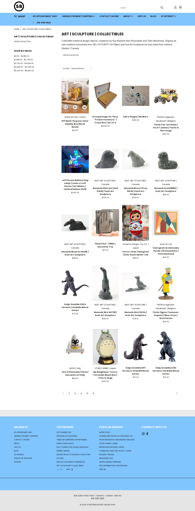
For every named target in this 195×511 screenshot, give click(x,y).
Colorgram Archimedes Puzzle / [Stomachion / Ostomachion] (166, 250)
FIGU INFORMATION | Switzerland (113, 465)
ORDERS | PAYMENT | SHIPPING (77, 16)
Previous (187, 502)
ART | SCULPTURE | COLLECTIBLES (70, 465)
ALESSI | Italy (104, 432)
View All (102, 469)
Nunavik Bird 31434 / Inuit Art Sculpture (135, 314)
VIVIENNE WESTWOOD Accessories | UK (116, 436)
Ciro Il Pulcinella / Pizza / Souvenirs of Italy (75, 373)
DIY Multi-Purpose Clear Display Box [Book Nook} (75, 124)
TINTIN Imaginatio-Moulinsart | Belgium (116, 439)
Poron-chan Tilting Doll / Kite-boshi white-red (136, 253)
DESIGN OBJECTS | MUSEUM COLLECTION (73, 454)
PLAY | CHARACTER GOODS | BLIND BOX (72, 447)
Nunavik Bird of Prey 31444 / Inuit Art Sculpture (135, 191)
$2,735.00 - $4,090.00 (24, 63)
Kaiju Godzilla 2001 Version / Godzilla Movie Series (165, 370)
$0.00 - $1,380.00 (21, 56)
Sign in (17, 458)
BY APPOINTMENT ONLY (45, 16)
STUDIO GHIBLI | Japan (108, 443)
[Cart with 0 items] (180, 7)
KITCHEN (60, 458)
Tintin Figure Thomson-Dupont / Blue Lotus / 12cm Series (166, 315)
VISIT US (141, 16)
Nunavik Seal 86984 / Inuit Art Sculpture (165, 190)
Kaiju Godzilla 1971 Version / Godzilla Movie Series (135, 370)
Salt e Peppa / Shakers (135, 116)
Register (28, 458)
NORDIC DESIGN (63, 451)
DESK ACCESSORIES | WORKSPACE (71, 462)
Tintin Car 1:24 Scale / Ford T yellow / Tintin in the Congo (166, 127)
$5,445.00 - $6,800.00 (24, 70)
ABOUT (127, 16)
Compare (74, 93)
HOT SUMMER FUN (64, 432)
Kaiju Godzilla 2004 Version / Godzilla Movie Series (75, 307)
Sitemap (17, 462)
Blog (153, 16)
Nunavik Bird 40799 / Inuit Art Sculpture (105, 314)
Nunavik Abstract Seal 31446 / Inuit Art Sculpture (105, 191)
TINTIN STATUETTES (22, 41)
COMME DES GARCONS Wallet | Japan (115, 451)
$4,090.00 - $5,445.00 (24, 67)
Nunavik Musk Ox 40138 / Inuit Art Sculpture (75, 253)
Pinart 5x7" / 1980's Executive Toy (105, 245)
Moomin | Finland (106, 454)
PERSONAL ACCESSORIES (67, 436)
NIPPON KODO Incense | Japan (111, 447)
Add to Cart (75, 98)
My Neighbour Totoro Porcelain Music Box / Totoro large (105, 375)
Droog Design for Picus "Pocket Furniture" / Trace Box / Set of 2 (105, 119)
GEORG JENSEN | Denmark (110, 462)
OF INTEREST (167, 16)
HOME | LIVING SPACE (65, 443)
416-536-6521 (44, 22)
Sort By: (66, 68)
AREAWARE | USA (106, 458)
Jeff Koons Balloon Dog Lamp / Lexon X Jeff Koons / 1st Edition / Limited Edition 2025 (75, 185)
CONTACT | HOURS (109, 16)
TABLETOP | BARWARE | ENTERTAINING (72, 439)
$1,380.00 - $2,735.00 (23, 59)
